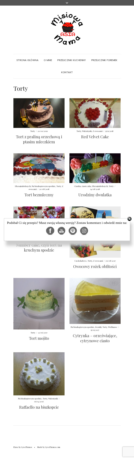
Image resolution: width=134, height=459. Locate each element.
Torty (32, 131)
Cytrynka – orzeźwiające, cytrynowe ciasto (95, 338)
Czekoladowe (80, 260)
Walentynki (87, 131)
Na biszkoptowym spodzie (43, 186)
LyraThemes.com (52, 447)
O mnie (48, 60)
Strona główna (27, 60)
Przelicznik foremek (104, 60)
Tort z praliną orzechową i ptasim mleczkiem (39, 139)
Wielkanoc (112, 327)
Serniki (98, 327)
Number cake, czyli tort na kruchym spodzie (39, 247)
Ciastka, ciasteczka (82, 186)
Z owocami (97, 131)
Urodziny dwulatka (95, 194)
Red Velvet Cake (95, 136)
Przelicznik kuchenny (71, 60)
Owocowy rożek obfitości (95, 266)
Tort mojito (39, 338)
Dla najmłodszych (23, 186)
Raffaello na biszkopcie (39, 407)
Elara (15, 447)
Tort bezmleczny (39, 194)
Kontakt (67, 72)
